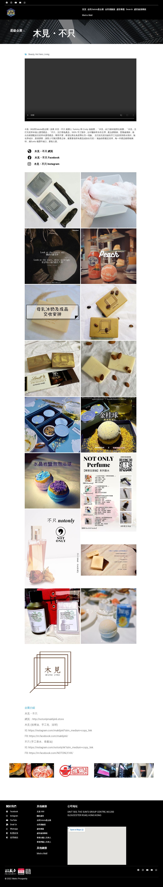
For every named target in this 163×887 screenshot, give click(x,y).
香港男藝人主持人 (44, 842)
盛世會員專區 (140, 9)
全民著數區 (110, 9)
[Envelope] (20, 2)
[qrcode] (28, 871)
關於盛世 (40, 816)
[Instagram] (11, 2)
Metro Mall (87, 15)
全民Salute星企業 (95, 9)
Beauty (31, 54)
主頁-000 (40, 812)
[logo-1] (21, 871)
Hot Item (39, 54)
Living (46, 54)
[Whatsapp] (24, 2)
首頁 (84, 9)
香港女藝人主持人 (44, 838)
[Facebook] (7, 2)
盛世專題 (121, 9)
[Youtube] (16, 2)
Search (129, 9)
